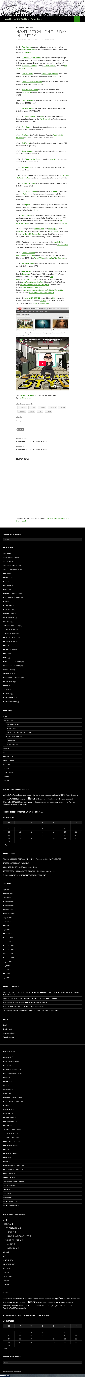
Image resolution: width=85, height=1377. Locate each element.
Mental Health (69, 799)
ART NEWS (7, 561)
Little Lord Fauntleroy (29, 65)
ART (5, 752)
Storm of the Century (34, 159)
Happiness (23, 799)
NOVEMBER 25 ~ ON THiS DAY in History (31, 448)
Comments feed (8, 1033)
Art (11, 795)
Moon (35, 210)
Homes (40, 799)
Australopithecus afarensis (25, 255)
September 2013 (9, 914)
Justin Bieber (44, 303)
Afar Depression (60, 258)
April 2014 (6, 890)
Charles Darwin (27, 73)
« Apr (5, 845)
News (21, 802)
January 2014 (8, 898)
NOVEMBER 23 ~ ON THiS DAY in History (31, 440)
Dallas (24, 194)
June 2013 (7, 922)
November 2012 (8, 950)
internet (54, 799)
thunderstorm (39, 228)
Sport (62, 802)
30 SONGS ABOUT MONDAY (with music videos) (20, 867)
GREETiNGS (7, 610)
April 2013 (6, 930)
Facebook (69, 795)
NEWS (5, 658)
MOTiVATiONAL (9, 650)
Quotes (37, 802)
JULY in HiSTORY (9, 630)
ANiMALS (6, 553)
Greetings (14, 798)
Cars (30, 795)
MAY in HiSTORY (9, 642)
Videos (73, 802)
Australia (16, 795)
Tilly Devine (26, 215)
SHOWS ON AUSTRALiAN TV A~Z (19, 732)
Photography (31, 802)
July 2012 (6, 966)
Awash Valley (39, 258)
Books (21, 795)
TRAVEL (6, 690)
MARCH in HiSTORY (10, 638)
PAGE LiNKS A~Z (13, 744)
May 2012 (6, 974)
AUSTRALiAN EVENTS (11, 569)
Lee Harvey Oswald (29, 191)
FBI (41, 116)
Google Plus (59, 290)
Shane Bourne (27, 151)
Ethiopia (49, 258)
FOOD (5, 602)
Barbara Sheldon (28, 108)
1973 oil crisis (62, 244)
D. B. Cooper (54, 231)
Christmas (41, 795)
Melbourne (61, 799)
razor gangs (25, 223)
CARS (5, 582)
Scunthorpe (26, 274)
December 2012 (8, 946)
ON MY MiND (8, 670)
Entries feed (7, 1029)
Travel (66, 802)
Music (16, 802)
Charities (35, 795)
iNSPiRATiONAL (9, 618)
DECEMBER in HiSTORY (11, 594)
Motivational (8, 802)
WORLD (7, 780)
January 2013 (8, 942)
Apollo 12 (29, 204)
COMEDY (6, 590)
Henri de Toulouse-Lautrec (32, 81)
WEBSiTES (7, 694)
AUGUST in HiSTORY (10, 565)
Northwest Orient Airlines (31, 234)
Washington (52, 228)
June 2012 (7, 970)
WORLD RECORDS (10, 702)
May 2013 (6, 926)
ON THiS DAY (8, 756)
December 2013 (8, 902)
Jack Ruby (54, 191)
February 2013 (8, 938)
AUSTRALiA (8, 772)
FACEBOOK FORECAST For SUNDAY (16, 863)
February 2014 (8, 894)
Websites (6, 804)
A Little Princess (49, 65)
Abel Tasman (27, 47)
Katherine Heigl (28, 263)
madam (64, 223)
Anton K (36, 40)
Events (61, 794)
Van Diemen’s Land (28, 49)
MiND (5, 646)
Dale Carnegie (27, 100)
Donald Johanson (28, 253)
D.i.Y (46, 795)
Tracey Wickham (28, 183)
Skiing (54, 802)
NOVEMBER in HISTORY (24, 28)
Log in (5, 1025)
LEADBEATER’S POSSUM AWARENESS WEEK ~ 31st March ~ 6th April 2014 (29, 871)
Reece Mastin (27, 271)
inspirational (47, 799)
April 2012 (6, 978)
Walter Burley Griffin (30, 90)
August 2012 (7, 962)
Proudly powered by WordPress (12, 1371)
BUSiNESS (6, 578)
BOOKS (6, 573)
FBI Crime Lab (45, 119)
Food (74, 795)
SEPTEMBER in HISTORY (12, 678)
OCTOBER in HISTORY (11, 666)
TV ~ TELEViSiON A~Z (13, 724)
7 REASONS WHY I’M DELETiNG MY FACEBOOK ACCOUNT (24, 875)
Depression (50, 795)
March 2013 (7, 934)
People (25, 802)
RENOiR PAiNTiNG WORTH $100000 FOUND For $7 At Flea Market (36, 1010)
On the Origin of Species (50, 73)
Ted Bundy (26, 143)
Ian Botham (26, 167)
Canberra (27, 92)
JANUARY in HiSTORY (11, 626)
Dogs (56, 795)
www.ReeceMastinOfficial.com (33, 282)
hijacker (20, 231)
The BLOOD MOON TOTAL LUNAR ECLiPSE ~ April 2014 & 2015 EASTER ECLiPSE (32, 859)
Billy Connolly (27, 127)
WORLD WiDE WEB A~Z (14, 736)
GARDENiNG (7, 606)
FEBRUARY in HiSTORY (11, 598)
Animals (6, 795)
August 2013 (7, 918)
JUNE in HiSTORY (9, 634)
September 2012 (9, 958)
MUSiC (5, 654)
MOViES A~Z (11, 728)
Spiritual (58, 802)
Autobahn (57, 242)
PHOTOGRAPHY (9, 760)
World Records (15, 804)
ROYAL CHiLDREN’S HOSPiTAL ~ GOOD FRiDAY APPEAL (38, 998)
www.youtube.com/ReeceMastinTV (41, 293)
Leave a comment (48, 40)
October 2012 (8, 954)
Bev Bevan (26, 135)
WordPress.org (8, 1037)
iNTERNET (7, 622)
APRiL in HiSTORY (9, 557)
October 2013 (8, 910)
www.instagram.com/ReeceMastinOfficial (39, 290)
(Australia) (31, 279)
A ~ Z (5, 716)
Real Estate (43, 802)
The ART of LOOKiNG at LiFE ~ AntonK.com (22, 19)
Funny (77, 795)
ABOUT (6, 748)
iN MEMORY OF (8, 614)
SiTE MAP (6, 764)
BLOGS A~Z (11, 740)
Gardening (6, 799)
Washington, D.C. (30, 116)
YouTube (43, 301)
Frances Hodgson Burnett (31, 57)
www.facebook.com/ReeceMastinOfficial (34, 285)
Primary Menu (82, 19)
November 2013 (8, 906)
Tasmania (27, 52)
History (21, 429)
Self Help (49, 802)
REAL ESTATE (8, 674)
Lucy (53, 255)
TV (70, 802)
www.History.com (24, 398)
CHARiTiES (7, 586)
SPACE (5, 686)
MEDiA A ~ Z (8, 720)
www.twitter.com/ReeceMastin (33, 287)
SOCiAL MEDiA (8, 682)
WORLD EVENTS (9, 698)
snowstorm (53, 159)
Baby (35, 303)
